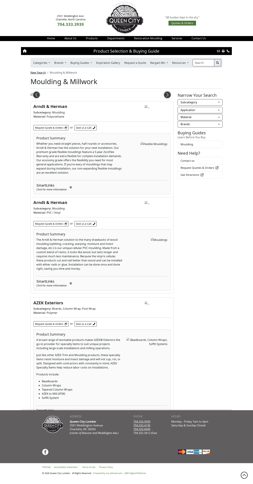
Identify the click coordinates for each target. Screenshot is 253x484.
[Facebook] (45, 452)
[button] (70, 38)
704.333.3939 (141, 421)
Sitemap (46, 466)
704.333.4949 (141, 429)
